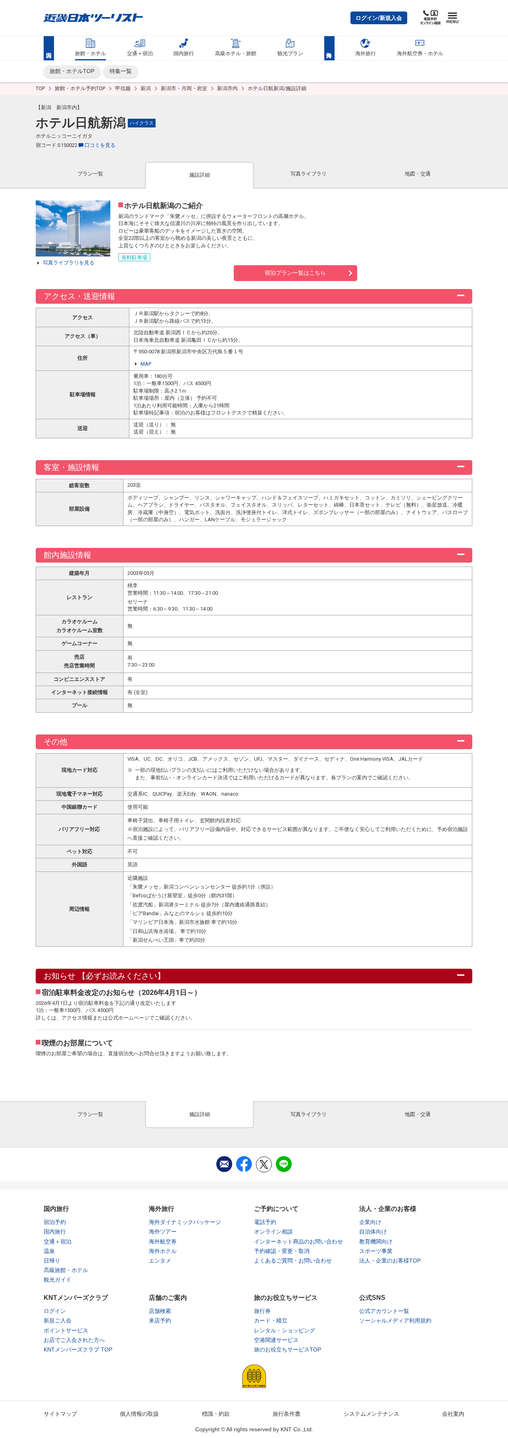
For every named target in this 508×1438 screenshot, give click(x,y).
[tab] (90, 174)
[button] (378, 18)
